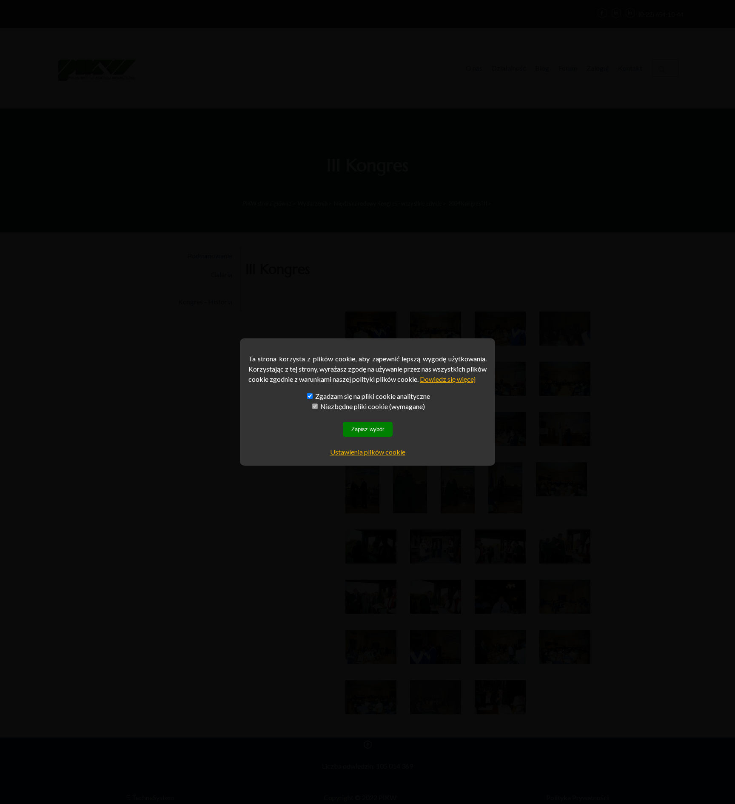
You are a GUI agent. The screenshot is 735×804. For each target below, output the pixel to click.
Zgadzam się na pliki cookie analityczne (372, 396)
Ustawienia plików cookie (367, 452)
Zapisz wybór (367, 429)
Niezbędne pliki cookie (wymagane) (372, 406)
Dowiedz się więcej (448, 379)
